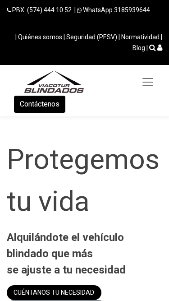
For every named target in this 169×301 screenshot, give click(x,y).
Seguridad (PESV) (91, 37)
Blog (138, 47)
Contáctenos (39, 104)
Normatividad (140, 37)
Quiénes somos (40, 37)
